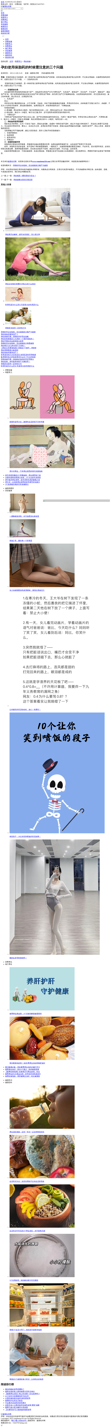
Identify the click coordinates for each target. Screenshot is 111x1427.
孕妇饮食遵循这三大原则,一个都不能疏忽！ (17, 339)
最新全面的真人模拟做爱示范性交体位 (20, 1391)
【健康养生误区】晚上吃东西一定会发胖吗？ (22, 1394)
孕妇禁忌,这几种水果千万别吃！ (13, 346)
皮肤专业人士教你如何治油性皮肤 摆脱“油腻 (22, 1405)
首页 (2, 2)
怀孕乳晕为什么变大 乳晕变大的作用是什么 (17, 366)
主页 (11, 61)
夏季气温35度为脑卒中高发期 (16, 1407)
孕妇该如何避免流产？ (9, 334)
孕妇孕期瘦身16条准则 (9, 350)
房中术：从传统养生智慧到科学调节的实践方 (22, 482)
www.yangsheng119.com (41, 161)
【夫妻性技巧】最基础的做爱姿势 (18, 1410)
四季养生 (4, 20)
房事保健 (4, 15)
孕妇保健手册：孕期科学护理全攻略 (15, 336)
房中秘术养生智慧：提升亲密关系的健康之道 (22, 480)
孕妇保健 (27, 61)
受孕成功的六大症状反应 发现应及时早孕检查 (18, 355)
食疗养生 (4, 22)
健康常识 (4, 26)
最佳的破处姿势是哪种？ (14, 1389)
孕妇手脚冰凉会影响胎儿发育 (12, 341)
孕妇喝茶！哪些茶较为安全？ (24, 176)
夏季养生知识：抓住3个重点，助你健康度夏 (22, 1069)
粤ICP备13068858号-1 (19, 1420)
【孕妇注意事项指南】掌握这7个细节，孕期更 (18, 348)
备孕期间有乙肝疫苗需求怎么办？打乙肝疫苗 (18, 357)
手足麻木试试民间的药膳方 (15, 1403)
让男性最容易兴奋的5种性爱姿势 (17, 1398)
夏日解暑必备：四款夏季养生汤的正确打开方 (22, 1067)
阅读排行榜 (5, 33)
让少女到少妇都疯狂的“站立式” (17, 1396)
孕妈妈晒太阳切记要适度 (23, 180)
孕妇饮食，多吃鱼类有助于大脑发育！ (15, 361)
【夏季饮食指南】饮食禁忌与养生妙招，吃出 (22, 1072)
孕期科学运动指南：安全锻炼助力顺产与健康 (18, 332)
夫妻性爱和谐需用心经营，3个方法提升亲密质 (23, 477)
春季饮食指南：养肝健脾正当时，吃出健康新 (22, 1076)
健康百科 (4, 29)
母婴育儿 (4, 17)
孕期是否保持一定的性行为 (11, 364)
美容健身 (4, 24)
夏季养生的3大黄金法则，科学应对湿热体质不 (23, 1074)
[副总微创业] (2, 11)
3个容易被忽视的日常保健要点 (17, 484)
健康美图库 (5, 31)
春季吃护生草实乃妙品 (14, 1400)
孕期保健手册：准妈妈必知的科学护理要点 (17, 359)
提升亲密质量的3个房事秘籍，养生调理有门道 (23, 475)
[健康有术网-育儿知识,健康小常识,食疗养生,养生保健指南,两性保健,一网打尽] (6, 6)
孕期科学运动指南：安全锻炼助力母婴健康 (17, 343)
